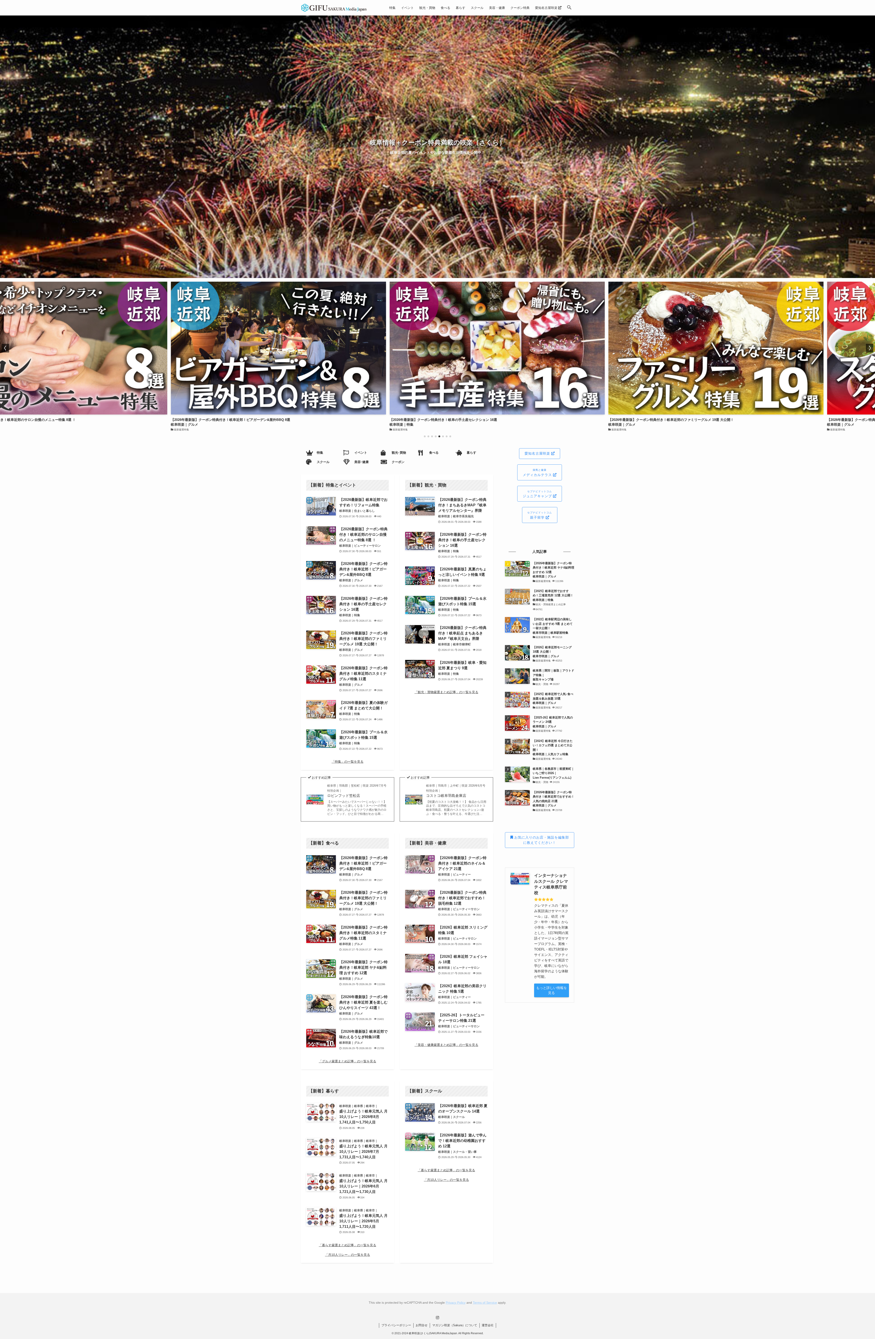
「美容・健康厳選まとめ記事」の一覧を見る (446, 1045)
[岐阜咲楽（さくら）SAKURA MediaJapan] (334, 8)
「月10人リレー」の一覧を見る (347, 1255)
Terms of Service (485, 1302)
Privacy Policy (456, 1302)
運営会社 (488, 1325)
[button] (569, 7)
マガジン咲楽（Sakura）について (454, 1325)
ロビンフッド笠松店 (356, 791)
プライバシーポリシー (396, 1325)
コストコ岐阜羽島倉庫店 (455, 791)
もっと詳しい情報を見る (551, 990)
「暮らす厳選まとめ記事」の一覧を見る (347, 1245)
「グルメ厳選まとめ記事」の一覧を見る (347, 1061)
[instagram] (437, 1318)
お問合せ (421, 1325)
